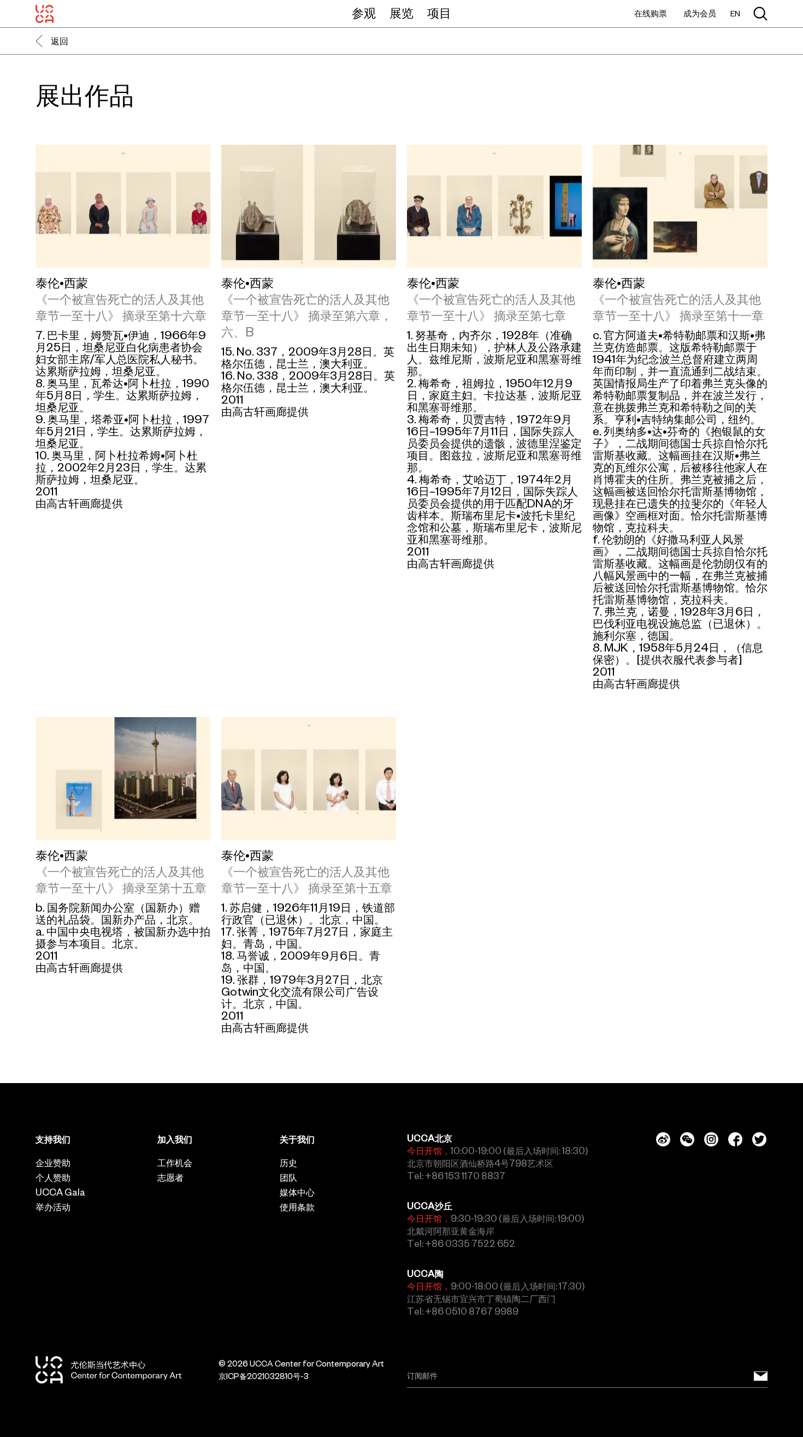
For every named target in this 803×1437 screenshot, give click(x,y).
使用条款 (297, 1207)
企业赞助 (53, 1162)
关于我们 (297, 1139)
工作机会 (174, 1162)
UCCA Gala (60, 1192)
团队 (288, 1177)
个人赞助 (53, 1177)
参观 (364, 13)
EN (735, 13)
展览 (401, 13)
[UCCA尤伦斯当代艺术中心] (45, 13)
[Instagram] (711, 1139)
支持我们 (53, 1139)
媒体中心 (297, 1192)
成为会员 (699, 13)
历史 (288, 1162)
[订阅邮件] (761, 1376)
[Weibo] (663, 1139)
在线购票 (650, 13)
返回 (59, 41)
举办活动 (53, 1207)
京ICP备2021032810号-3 (264, 1376)
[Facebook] (735, 1139)
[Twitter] (759, 1139)
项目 (439, 13)
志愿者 (170, 1177)
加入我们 (174, 1139)
